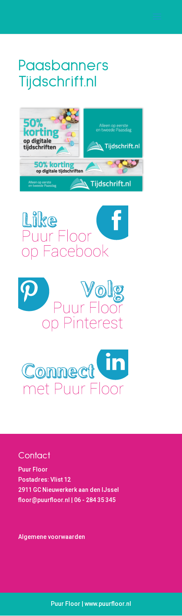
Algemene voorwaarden (51, 536)
